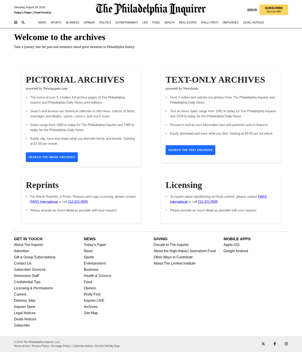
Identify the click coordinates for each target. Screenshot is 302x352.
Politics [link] (105, 22)
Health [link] (169, 22)
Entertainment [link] (127, 22)
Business (91, 269)
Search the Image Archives (52, 157)
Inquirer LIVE (94, 300)
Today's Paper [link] (23, 12)
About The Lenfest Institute (174, 263)
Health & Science (97, 276)
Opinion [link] (89, 22)
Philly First (92, 294)
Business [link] (72, 22)
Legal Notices (25, 313)
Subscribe (22, 325)
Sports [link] (56, 22)
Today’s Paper (95, 245)
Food (88, 282)
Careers (20, 294)
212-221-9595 (78, 201)
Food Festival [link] (42, 12)
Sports (89, 257)
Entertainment (95, 263)
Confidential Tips (27, 282)
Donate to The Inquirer (171, 245)
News (88, 251)
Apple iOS (232, 245)
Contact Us (22, 263)
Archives (90, 307)
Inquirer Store (24, 307)
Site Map (91, 313)
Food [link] (156, 22)
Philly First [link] (209, 22)
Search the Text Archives (190, 150)
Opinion (90, 288)
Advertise (21, 251)
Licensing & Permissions (33, 288)
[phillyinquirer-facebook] (275, 344)
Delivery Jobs (24, 300)
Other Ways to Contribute (173, 257)
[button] (274, 9)
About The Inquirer (28, 245)
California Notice (83, 346)
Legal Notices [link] (253, 22)
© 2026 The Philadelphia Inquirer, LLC (37, 342)
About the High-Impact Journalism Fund (185, 251)
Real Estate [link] (188, 22)
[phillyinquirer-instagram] (286, 344)
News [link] (42, 22)
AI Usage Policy (60, 346)
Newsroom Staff (26, 276)
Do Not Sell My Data (107, 346)
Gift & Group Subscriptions (34, 257)
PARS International (43, 201)
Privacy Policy (40, 346)
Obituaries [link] (231, 22)
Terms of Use (22, 346)
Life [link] (145, 22)
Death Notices (25, 319)
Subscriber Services (30, 269)
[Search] (23, 23)
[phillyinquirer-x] (263, 344)
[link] (274, 9)
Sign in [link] (252, 9)
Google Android (236, 251)
